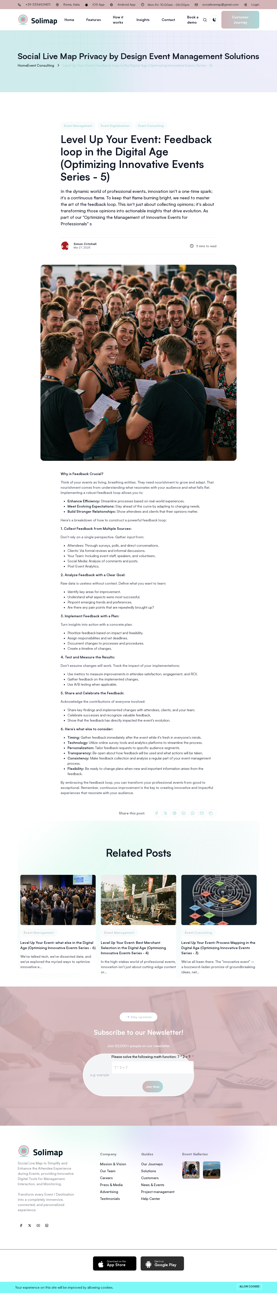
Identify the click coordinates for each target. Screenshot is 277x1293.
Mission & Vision (113, 1164)
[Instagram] (48, 1225)
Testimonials (110, 1198)
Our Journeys (152, 1164)
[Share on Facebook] (157, 813)
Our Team (108, 1171)
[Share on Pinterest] (175, 813)
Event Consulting (151, 125)
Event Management (78, 125)
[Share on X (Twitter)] (166, 813)
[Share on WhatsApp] (194, 813)
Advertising (109, 1192)
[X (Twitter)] (30, 1225)
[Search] (205, 20)
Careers (106, 1178)
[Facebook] (22, 1225)
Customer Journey (240, 19)
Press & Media (111, 1185)
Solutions (148, 1171)
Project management (157, 1192)
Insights (143, 20)
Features (93, 20)
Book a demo (192, 19)
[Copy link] (212, 813)
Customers (150, 1178)
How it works (118, 19)
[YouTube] (39, 1225)
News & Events (152, 1185)
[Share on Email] (203, 813)
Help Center (150, 1198)
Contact (168, 20)
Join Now (152, 1086)
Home (69, 20)
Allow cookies (249, 1286)
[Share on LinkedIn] (185, 813)
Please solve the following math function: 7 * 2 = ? (151, 1056)
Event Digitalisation (115, 125)
